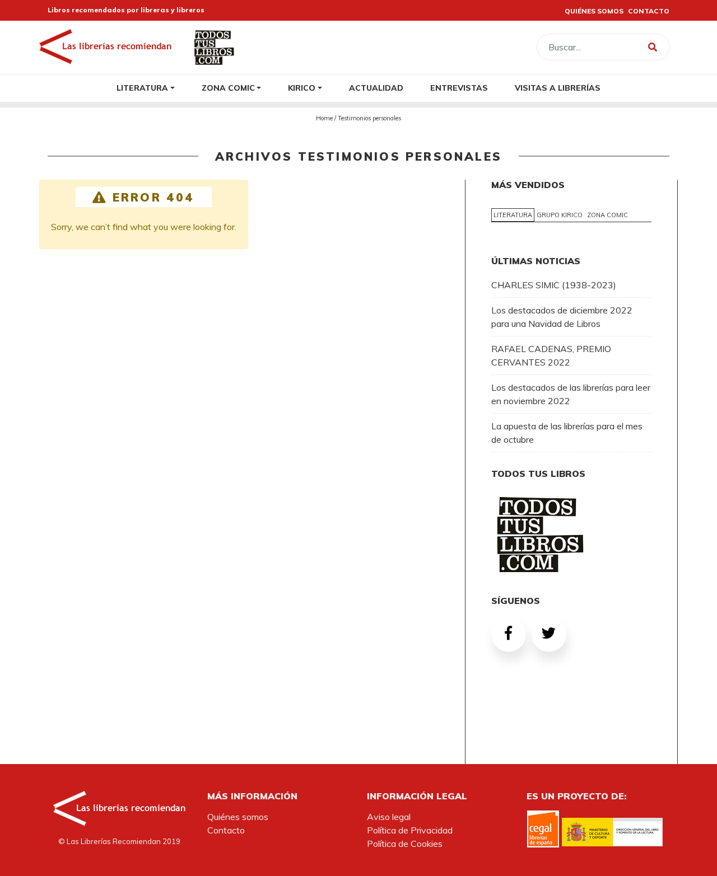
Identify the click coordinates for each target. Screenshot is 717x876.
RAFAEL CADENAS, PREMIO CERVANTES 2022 (551, 355)
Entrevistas (459, 87)
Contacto (226, 830)
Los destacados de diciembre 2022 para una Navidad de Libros (561, 317)
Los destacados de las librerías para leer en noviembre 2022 (570, 394)
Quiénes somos (237, 816)
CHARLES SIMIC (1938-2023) (553, 285)
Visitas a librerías (557, 87)
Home (324, 118)
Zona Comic (228, 87)
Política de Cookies (405, 843)
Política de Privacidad (410, 830)
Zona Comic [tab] (607, 215)
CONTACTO (648, 11)
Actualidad (376, 87)
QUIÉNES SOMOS (594, 11)
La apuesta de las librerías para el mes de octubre (566, 432)
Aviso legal (389, 816)
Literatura (142, 87)
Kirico (301, 87)
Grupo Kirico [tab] (560, 215)
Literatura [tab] (512, 215)
